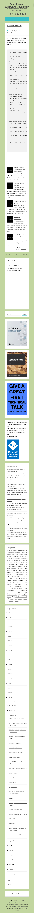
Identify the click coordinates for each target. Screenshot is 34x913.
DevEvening (9, 562)
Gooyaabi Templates (18, 908)
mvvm (8, 570)
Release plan (12, 777)
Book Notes (19, 554)
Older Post (25, 255)
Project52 (10, 576)
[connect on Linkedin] (18, 14)
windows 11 (12, 592)
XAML (16, 601)
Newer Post (9, 255)
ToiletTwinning (21, 585)
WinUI (12, 599)
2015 (9, 664)
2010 (9, 688)
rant (11, 578)
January (11, 874)
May (10, 855)
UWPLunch (21, 589)
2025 (9, 617)
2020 (9, 641)
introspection (10, 566)
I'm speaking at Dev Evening (15, 748)
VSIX (8, 591)
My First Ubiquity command (14, 26)
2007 (9, 880)
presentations (19, 574)
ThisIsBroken (10, 585)
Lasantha (8, 906)
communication (17, 558)
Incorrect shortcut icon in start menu (18, 814)
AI (26, 550)
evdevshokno (10, 564)
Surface (23, 580)
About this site (11, 550)
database (16, 560)
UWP (15, 589)
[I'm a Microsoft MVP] (12, 14)
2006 (9, 885)
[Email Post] (7, 158)
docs (17, 562)
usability (18, 587)
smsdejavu (23, 578)
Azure (8, 554)
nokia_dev (15, 570)
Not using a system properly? (16, 809)
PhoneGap (18, 572)
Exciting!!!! (11, 798)
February (11, 869)
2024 (9, 622)
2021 (9, 636)
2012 (9, 678)
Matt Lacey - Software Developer (17, 6)
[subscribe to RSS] (23, 14)
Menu (8, 19)
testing (22, 583)
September (11, 715)
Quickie (18, 576)
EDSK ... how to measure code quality (17, 768)
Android (18, 552)
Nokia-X (23, 570)
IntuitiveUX (18, 566)
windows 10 (23, 591)
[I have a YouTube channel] (15, 14)
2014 (9, 669)
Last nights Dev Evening (14, 757)
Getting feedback (13, 773)
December (11, 701)
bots (25, 554)
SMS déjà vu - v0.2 (13, 782)
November (11, 705)
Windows (14, 591)
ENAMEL (23, 562)
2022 (9, 631)
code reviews (9, 558)
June (10, 850)
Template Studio (11, 583)
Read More (16, 179)
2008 (9, 697)
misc (14, 568)
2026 (9, 612)
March (10, 864)
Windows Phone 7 (21, 597)
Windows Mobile (12, 595)
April (10, 860)
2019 (9, 645)
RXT (17, 578)
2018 (9, 650)
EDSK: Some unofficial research (16, 752)
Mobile (22, 568)
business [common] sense (15, 556)
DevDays (23, 560)
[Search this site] (25, 14)
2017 (9, 655)
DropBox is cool (13, 787)
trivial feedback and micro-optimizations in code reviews (19, 237)
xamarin (11, 601)
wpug (19, 599)
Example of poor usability (15, 835)
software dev (12, 580)
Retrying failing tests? (19, 167)
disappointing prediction (15, 743)
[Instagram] (20, 14)
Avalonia (23, 552)
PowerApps (9, 574)
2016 (9, 660)
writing (25, 599)
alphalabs (11, 552)
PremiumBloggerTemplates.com (19, 906)
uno (13, 587)
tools (8, 587)
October (11, 710)
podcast (24, 572)
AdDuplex (20, 550)
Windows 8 (21, 593)
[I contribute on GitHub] (10, 14)
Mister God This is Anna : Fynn (16, 718)
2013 (9, 674)
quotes (25, 576)
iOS (24, 566)
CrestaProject (14, 904)
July (10, 845)
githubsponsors (21, 564)
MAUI (8, 568)
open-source (10, 572)
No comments (14, 33)
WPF (16, 599)
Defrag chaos (12, 823)
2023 (9, 626)
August (10, 841)
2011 (9, 683)
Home (17, 255)
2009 (9, 693)
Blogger (20, 894)
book (13, 554)
